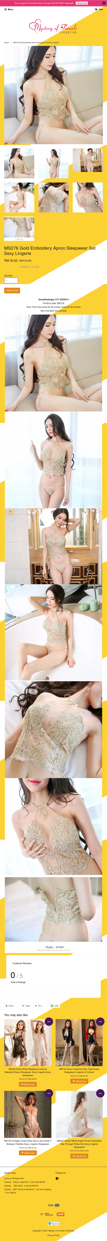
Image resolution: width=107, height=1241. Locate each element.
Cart (100, 9)
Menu (10, 9)
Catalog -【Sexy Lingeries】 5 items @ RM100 (24, 1181)
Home (6, 42)
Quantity (8, 275)
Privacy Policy (54, 1235)
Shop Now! (82, 3)
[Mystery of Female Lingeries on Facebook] (57, 1178)
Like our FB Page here (14, 1178)
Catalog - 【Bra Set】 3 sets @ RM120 (21, 1185)
